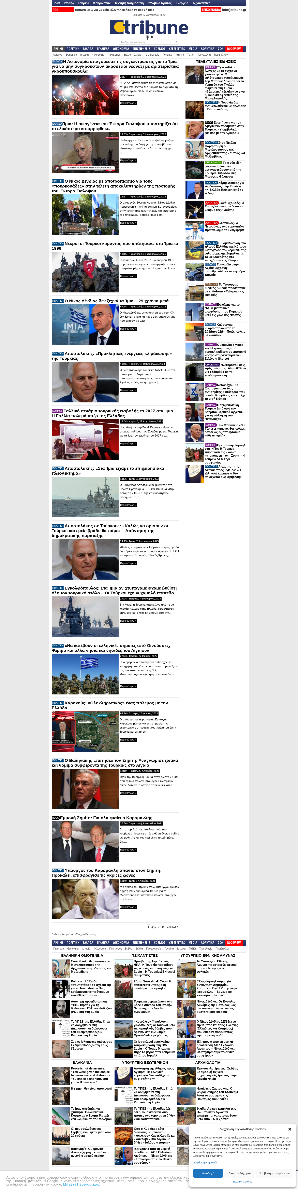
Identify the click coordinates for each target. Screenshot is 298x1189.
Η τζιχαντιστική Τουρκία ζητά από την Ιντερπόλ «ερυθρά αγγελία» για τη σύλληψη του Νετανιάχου (224, 411)
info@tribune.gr (234, 10)
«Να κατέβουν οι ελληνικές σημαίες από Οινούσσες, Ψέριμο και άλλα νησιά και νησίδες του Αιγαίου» (111, 648)
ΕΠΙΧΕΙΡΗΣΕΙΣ (141, 48)
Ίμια (149, 36)
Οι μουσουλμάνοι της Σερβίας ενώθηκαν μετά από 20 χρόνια (91, 1132)
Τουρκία (83, 3)
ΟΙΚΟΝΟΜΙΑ (121, 48)
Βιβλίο (127, 54)
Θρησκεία (71, 54)
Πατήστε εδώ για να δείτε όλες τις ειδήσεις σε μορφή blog (114, 9)
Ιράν (57, 3)
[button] (290, 1129)
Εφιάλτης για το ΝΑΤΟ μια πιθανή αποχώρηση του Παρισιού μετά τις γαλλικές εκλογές (223, 310)
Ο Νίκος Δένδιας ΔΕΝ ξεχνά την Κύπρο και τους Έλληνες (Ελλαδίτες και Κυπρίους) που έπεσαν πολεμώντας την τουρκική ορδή (217, 1028)
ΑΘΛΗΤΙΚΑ (207, 48)
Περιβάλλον (221, 54)
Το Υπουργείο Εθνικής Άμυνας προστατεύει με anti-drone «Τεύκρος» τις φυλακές (225, 289)
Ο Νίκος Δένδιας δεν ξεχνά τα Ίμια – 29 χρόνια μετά (117, 301)
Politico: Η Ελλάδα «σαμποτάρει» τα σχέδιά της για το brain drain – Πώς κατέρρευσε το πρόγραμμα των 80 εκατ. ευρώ (91, 988)
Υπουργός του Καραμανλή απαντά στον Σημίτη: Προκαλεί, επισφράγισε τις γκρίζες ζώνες (107, 872)
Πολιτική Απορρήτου (63, 934)
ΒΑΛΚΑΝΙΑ (82, 1063)
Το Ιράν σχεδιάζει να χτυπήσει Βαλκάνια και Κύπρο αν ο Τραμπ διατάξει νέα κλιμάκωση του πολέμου (91, 1114)
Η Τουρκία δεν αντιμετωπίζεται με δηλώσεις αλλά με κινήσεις (225, 106)
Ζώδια (137, 54)
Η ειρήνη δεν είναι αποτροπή (91, 1088)
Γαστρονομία (152, 54)
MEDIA (193, 48)
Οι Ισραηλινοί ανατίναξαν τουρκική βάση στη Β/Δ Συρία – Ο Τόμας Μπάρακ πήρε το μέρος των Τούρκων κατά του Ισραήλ (154, 1048)
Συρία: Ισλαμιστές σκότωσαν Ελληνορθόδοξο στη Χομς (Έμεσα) (91, 1045)
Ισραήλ (69, 3)
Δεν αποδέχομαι (240, 1173)
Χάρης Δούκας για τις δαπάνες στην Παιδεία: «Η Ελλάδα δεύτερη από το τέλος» (224, 188)
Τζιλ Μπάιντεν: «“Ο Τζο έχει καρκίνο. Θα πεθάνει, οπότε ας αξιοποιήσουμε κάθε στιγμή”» (225, 430)
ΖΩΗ (221, 48)
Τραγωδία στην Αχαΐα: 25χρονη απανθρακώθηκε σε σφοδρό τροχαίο (225, 269)
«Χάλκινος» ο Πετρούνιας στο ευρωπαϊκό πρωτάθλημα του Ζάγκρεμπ (224, 226)
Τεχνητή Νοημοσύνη (129, 3)
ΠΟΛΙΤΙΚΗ (73, 48)
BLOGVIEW (234, 48)
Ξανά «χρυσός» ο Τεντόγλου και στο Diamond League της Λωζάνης (224, 206)
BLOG (55, 817)
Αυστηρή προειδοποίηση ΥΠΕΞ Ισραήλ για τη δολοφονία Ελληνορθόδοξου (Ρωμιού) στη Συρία (91, 1006)
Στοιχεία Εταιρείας (86, 934)
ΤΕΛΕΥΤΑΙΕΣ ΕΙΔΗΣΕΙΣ (216, 61)
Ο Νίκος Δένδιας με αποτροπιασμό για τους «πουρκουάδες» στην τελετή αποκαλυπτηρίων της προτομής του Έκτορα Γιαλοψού (113, 186)
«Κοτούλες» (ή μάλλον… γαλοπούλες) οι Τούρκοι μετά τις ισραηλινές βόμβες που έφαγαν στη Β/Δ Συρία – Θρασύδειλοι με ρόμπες (154, 1028)
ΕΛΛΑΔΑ (88, 48)
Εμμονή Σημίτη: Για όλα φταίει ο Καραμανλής (106, 817)
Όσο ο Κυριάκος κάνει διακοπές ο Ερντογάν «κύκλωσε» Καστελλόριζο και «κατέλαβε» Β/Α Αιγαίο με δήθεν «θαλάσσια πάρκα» (154, 1135)
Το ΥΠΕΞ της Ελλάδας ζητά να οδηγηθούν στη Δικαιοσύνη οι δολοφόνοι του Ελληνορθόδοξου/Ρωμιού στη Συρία (90, 1028)
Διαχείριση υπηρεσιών (205, 1162)
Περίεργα (57, 54)
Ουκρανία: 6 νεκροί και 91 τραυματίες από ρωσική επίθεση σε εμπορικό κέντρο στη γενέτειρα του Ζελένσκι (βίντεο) (225, 351)
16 (163, 926)
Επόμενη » (173, 926)
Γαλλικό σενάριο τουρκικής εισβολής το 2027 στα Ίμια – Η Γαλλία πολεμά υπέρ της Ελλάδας (114, 413)
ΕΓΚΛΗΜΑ (103, 48)
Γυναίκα (167, 54)
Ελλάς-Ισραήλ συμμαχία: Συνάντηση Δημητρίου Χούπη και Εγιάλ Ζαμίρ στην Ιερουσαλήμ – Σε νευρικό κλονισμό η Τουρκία (217, 988)
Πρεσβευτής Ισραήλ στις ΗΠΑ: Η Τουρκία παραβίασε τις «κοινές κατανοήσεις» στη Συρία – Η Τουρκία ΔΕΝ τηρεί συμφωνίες (225, 453)
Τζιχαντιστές (201, 3)
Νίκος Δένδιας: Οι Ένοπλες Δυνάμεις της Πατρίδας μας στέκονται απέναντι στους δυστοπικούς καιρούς (216, 1006)
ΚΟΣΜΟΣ (159, 48)
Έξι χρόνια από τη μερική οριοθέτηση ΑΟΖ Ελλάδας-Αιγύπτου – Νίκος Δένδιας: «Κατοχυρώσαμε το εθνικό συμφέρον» (216, 1048)
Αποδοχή (208, 1173)
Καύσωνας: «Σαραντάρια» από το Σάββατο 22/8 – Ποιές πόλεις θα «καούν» (225, 330)
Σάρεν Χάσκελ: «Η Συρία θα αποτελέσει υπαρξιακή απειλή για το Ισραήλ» (153, 985)
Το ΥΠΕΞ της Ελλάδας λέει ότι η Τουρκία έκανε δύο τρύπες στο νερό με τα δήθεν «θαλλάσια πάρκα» (154, 1114)
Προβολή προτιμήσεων (274, 1173)
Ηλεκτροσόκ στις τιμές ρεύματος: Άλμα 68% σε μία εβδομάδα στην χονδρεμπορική (225, 370)
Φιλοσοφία (98, 54)
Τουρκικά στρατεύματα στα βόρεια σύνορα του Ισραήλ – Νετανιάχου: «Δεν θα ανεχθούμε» (154, 1006)
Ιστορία (84, 54)
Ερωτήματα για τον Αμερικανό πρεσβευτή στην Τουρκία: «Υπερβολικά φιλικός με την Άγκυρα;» (224, 128)
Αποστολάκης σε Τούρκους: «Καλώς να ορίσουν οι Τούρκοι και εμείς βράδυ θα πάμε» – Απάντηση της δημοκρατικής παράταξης (110, 530)
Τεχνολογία (204, 54)
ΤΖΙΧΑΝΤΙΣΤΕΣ (145, 955)
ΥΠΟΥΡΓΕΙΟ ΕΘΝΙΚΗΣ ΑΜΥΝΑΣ (207, 955)
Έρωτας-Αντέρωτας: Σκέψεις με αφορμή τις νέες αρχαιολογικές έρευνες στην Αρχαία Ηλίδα (217, 1073)
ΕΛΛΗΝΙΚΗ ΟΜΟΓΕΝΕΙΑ (82, 955)
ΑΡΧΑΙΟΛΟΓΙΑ (207, 1063)
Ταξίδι (190, 54)
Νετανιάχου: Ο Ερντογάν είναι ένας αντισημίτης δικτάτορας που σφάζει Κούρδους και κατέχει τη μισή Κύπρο (225, 391)
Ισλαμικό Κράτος (160, 3)
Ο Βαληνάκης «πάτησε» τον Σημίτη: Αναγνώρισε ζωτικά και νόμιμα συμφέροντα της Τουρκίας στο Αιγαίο (115, 763)
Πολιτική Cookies (242, 1181)
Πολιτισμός (114, 54)
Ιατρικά (180, 54)
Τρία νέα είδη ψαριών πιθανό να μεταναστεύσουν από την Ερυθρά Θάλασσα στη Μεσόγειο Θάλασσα (223, 169)
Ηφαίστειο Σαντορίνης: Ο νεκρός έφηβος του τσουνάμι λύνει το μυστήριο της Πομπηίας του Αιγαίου (217, 1094)
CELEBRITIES (177, 48)
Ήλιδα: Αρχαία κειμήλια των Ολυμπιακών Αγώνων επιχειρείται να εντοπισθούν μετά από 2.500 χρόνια (217, 1114)
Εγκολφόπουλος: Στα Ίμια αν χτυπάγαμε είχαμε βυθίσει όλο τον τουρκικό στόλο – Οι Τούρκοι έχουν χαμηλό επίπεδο (114, 590)
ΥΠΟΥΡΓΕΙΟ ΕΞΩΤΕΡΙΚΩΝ (145, 1063)
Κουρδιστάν (101, 3)
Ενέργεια (182, 3)
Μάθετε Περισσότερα (81, 1184)
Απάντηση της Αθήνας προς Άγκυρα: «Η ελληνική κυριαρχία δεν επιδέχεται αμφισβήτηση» (223, 472)
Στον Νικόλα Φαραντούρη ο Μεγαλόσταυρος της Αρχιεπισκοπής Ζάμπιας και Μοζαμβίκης (225, 149)
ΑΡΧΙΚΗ (58, 48)
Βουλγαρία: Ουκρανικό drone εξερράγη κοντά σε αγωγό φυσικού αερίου (89, 1152)
